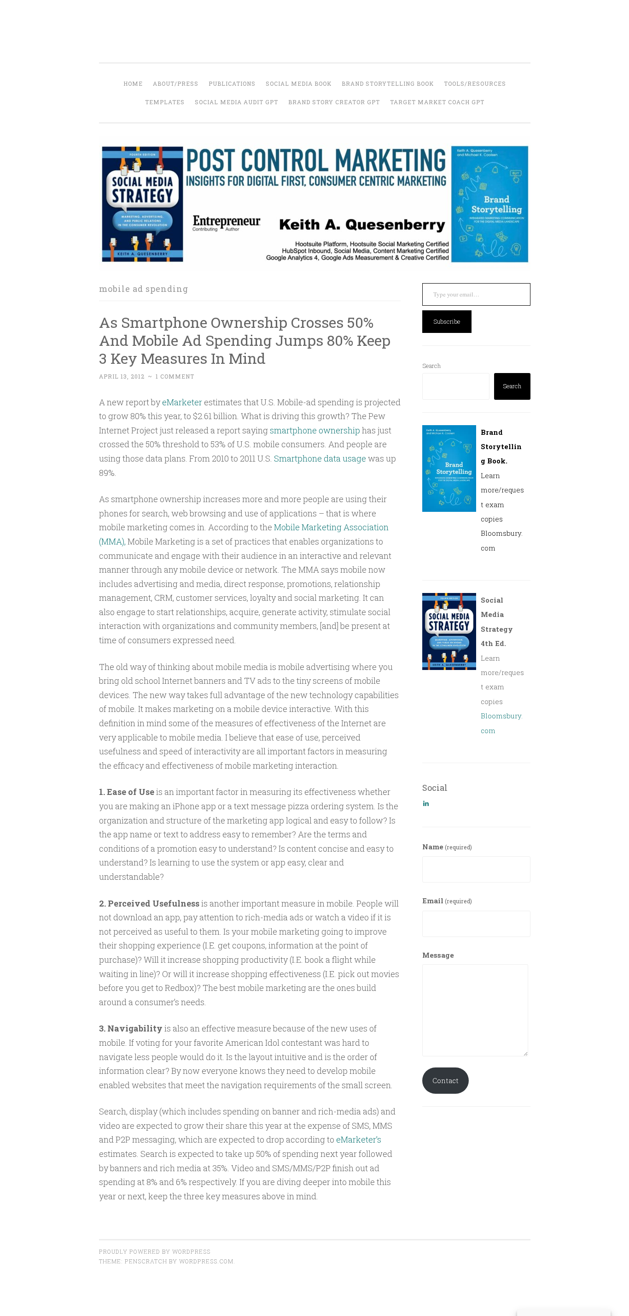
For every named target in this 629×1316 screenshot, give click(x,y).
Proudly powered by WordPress (154, 1251)
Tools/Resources (475, 83)
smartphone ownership (315, 430)
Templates (165, 102)
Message (438, 955)
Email (447, 900)
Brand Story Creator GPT (334, 102)
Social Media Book (299, 83)
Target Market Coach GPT (437, 102)
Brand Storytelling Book (388, 83)
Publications (232, 83)
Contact (445, 1080)
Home (133, 83)
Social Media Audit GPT (236, 102)
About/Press (175, 83)
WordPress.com (206, 1261)
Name (447, 846)
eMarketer (182, 402)
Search (431, 366)
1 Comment (175, 376)
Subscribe (446, 321)
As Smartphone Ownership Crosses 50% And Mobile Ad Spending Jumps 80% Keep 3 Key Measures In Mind (244, 340)
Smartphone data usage (320, 458)
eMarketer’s (358, 1139)
